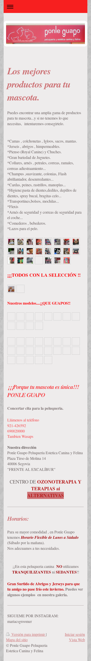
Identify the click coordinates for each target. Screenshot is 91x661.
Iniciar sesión (75, 634)
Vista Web (77, 639)
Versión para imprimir (28, 634)
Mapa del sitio (17, 639)
